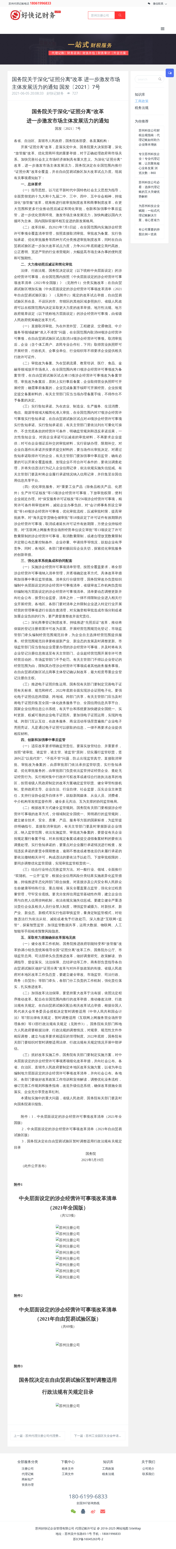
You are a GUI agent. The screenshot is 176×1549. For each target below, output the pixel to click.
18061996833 (40, 3)
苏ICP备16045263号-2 (88, 1539)
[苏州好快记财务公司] (35, 14)
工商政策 (142, 101)
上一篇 (39, 1436)
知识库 (140, 94)
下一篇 (99, 1436)
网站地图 (122, 1528)
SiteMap (135, 1528)
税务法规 (142, 107)
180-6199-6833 (88, 1496)
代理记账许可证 (85, 1528)
